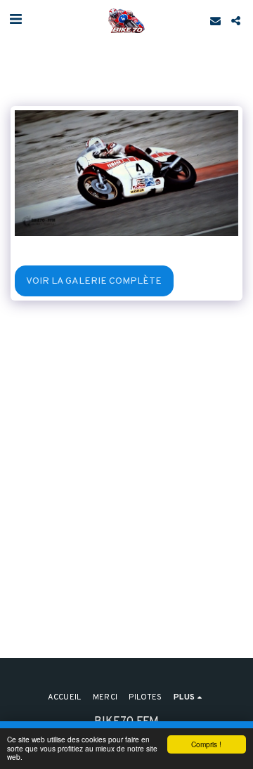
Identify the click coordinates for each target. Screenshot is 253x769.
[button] (15, 20)
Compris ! (206, 744)
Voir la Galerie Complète (94, 281)
